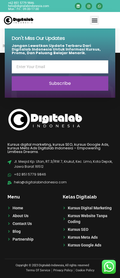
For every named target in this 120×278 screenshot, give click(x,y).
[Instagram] (88, 6)
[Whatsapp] (99, 6)
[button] (94, 20)
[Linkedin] (78, 6)
